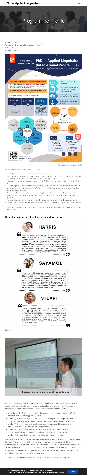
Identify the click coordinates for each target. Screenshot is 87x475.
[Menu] (79, 3)
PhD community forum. (62, 457)
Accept (72, 472)
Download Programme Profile (70, 165)
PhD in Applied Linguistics (23, 3)
